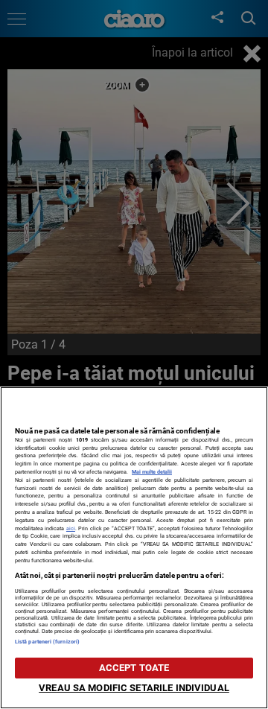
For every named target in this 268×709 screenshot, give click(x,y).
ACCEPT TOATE (134, 667)
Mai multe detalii (152, 471)
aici (70, 528)
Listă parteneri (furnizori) (47, 641)
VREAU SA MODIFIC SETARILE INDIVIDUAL (134, 687)
